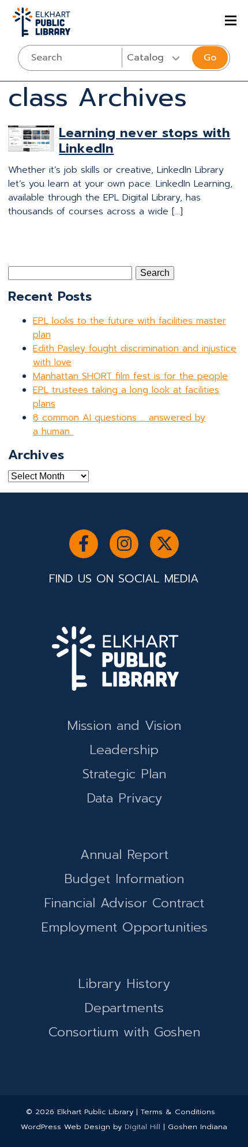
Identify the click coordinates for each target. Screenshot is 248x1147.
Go (210, 58)
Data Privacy (124, 798)
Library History (124, 983)
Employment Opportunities (124, 927)
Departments (124, 1007)
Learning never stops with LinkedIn (144, 140)
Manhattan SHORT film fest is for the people (130, 376)
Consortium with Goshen (124, 1032)
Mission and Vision (124, 725)
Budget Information (124, 878)
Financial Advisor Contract (124, 903)
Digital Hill (142, 1126)
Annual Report (124, 854)
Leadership (124, 749)
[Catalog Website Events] (156, 58)
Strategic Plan (124, 773)
